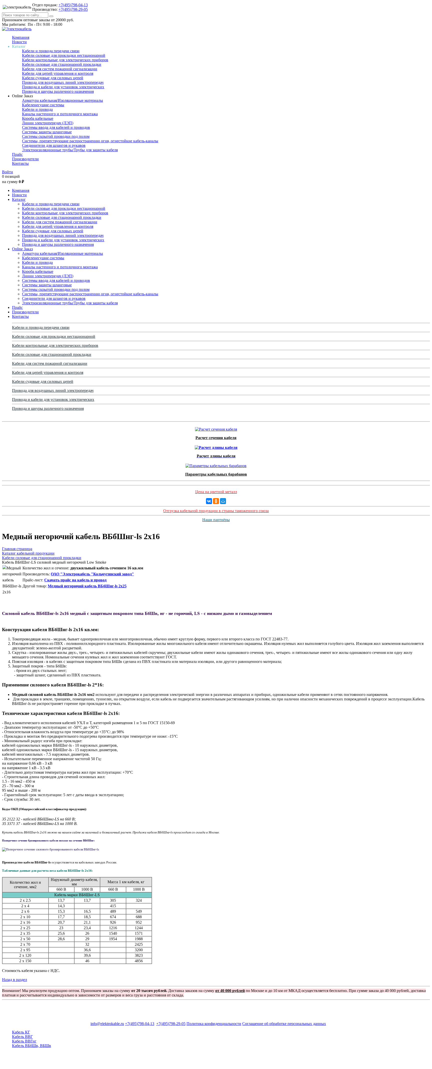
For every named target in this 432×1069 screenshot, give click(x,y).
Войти (7, 172)
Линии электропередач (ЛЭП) (47, 123)
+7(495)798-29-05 (73, 9)
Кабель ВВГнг (24, 1041)
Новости (19, 42)
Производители (25, 159)
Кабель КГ (21, 1032)
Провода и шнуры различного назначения (58, 91)
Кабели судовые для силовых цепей (52, 78)
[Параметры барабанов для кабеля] (216, 464)
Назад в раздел (14, 979)
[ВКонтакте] (209, 501)
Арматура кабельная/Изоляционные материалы (62, 100)
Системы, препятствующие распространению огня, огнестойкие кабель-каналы (90, 141)
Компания (20, 37)
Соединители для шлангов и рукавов (54, 145)
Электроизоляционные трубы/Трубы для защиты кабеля (70, 150)
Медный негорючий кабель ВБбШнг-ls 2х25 (87, 586)
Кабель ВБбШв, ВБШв (31, 1045)
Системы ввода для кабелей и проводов (56, 127)
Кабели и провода (37, 109)
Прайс (17, 154)
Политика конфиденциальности (213, 1023)
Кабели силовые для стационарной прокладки (61, 64)
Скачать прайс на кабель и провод (75, 580)
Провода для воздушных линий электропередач (63, 82)
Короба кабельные (37, 118)
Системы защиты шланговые (47, 132)
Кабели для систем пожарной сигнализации (59, 69)
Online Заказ (22, 249)
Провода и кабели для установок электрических (63, 87)
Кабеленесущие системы (43, 105)
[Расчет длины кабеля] (216, 446)
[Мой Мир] (223, 501)
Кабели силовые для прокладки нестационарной (63, 55)
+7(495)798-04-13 (73, 5)
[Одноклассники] (216, 501)
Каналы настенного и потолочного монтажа (60, 114)
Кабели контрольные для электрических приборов (65, 60)
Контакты (20, 163)
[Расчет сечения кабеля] (216, 428)
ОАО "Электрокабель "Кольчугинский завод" (92, 574)
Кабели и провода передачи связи (51, 51)
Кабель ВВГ (22, 1036)
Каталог (19, 199)
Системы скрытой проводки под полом (56, 136)
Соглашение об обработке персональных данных (284, 1023)
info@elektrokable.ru (107, 1023)
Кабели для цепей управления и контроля (57, 73)
